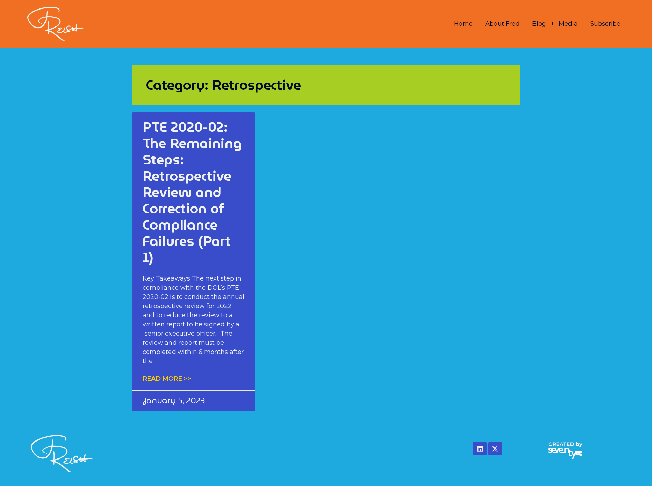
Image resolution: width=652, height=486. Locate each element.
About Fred (502, 24)
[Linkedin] (480, 448)
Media (568, 24)
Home (463, 24)
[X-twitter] (495, 448)
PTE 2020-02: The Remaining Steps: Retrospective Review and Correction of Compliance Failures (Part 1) (192, 192)
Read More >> (167, 378)
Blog (539, 24)
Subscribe (605, 24)
